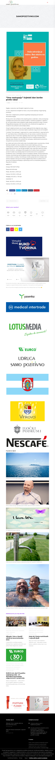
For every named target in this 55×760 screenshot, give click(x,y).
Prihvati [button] (20, 758)
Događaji (8, 95)
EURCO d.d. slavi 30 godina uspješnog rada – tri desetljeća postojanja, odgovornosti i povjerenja (15, 675)
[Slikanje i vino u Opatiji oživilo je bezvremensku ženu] (16, 621)
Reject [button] (26, 758)
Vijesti (13, 95)
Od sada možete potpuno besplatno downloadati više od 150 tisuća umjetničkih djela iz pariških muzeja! (39, 733)
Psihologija (15, 630)
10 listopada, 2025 (9, 670)
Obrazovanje (32, 630)
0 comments (15, 102)
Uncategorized (39, 632)
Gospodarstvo (10, 663)
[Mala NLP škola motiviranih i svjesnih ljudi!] (39, 621)
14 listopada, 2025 (32, 634)
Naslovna (8, 630)
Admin (8, 102)
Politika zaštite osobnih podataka (38, 758)
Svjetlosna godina (35, 724)
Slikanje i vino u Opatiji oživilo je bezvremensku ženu (14, 638)
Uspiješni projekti (11, 669)
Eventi (13, 628)
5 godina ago (18, 95)
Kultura (17, 628)
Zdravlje (12, 632)
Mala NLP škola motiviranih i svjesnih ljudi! (38, 637)
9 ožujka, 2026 (9, 634)
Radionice (21, 630)
